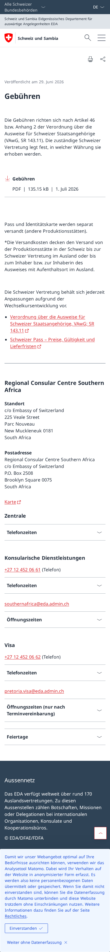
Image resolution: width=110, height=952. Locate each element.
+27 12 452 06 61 (23, 570)
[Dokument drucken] (90, 59)
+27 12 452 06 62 (23, 657)
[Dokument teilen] (102, 59)
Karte (10, 502)
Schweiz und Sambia (38, 38)
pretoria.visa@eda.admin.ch (34, 691)
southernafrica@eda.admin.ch (37, 604)
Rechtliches (16, 916)
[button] (100, 833)
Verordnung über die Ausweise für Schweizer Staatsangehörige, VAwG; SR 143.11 (52, 324)
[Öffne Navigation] (101, 37)
